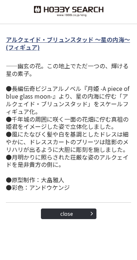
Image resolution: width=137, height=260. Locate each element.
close (66, 213)
